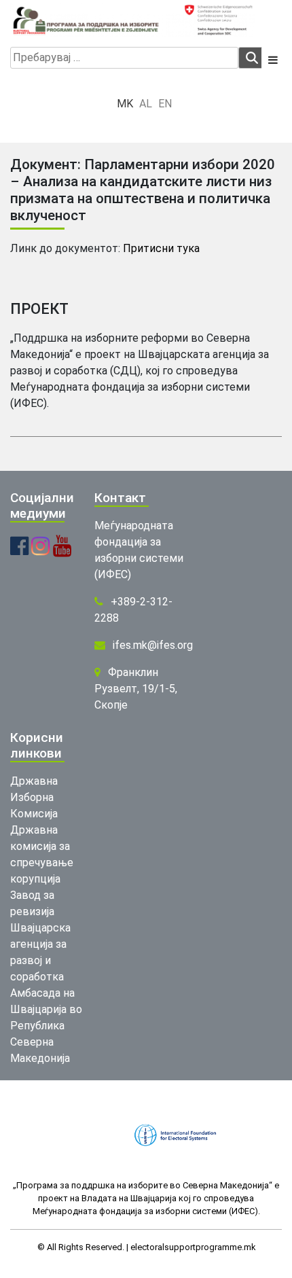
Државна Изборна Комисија (34, 797)
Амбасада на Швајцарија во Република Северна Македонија (46, 1026)
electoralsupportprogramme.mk (192, 1247)
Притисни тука (161, 248)
